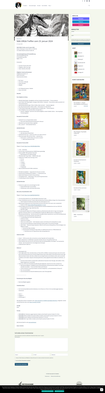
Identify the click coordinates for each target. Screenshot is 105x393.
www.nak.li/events (32, 322)
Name (16, 354)
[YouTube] (89, 1)
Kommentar (17, 336)
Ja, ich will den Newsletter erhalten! (23, 360)
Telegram (81, 21)
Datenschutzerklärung (55, 376)
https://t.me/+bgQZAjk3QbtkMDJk (31, 195)
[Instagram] (87, 1)
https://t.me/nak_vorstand (34, 302)
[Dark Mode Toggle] (101, 389)
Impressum (47, 376)
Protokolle (19, 38)
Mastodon (80, 18)
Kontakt (39, 5)
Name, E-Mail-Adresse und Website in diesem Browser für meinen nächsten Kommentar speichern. (34, 357)
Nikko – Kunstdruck (78, 214)
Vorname (72, 31)
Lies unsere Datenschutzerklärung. (84, 40)
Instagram (80, 25)
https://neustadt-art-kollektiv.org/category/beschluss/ (46, 300)
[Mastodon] (85, 1)
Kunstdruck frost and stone (80, 188)
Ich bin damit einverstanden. (47, 391)
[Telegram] (83, 1)
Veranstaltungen (32, 5)
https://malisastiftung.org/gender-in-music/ (37, 204)
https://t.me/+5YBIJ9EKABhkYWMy (32, 146)
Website (53, 354)
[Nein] (103, 389)
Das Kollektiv (44, 5)
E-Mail (35, 354)
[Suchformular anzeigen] (89, 5)
